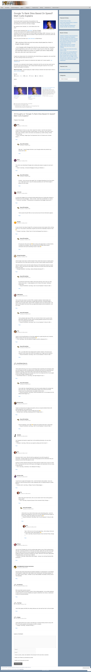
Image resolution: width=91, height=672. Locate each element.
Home (2, 7)
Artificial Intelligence (15, 7)
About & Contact (56, 7)
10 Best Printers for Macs (65, 20)
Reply (16, 139)
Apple (22, 7)
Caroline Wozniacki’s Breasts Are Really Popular (23, 107)
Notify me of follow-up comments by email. (24, 657)
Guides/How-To (48, 7)
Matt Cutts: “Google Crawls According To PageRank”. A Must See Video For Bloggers (34, 96)
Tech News (7, 7)
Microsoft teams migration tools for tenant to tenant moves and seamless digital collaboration (69, 59)
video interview (31, 38)
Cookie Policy (21, 669)
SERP (27, 104)
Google (16, 103)
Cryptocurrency (35, 7)
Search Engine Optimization (23, 103)
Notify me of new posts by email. (22, 660)
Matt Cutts (29, 30)
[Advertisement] (76, 2)
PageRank (24, 104)
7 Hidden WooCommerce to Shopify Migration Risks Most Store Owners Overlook (67, 46)
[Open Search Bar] (89, 7)
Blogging (27, 7)
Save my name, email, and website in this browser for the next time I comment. (32, 654)
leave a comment (17, 71)
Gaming (41, 7)
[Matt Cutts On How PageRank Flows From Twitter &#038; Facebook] (49, 92)
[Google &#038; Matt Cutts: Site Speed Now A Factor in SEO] (20, 91)
